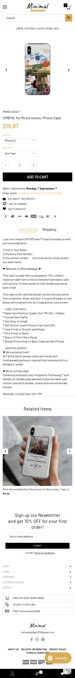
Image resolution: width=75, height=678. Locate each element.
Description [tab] (28, 229)
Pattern (7, 147)
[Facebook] (32, 639)
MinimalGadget (11, 111)
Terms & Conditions (44, 552)
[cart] (68, 8)
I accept (40, 552)
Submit (37, 545)
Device (7, 135)
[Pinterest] (43, 639)
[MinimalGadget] (37, 7)
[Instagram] (37, 639)
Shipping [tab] (49, 229)
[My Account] (12, 673)
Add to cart (37, 177)
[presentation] (5, 451)
